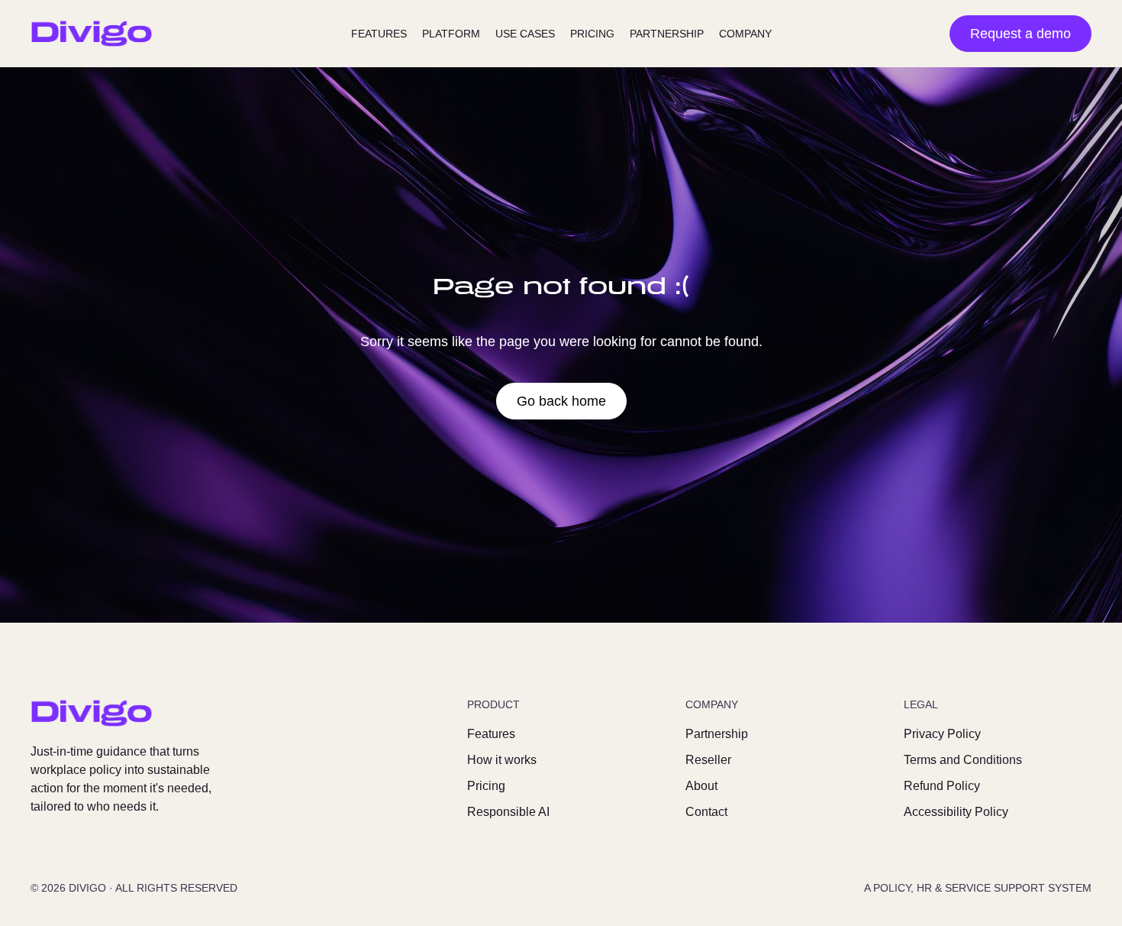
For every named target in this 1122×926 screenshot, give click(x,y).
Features (379, 34)
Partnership (667, 34)
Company (745, 34)
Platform (451, 34)
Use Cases (525, 34)
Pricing (592, 34)
